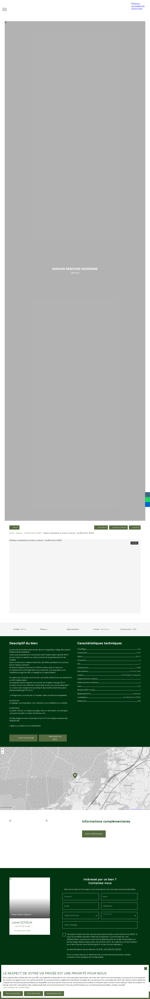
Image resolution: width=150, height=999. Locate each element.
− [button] (2, 752)
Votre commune (72, 915)
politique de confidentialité (92, 957)
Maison (19, 533)
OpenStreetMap (137, 809)
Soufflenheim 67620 (33, 533)
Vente (11, 533)
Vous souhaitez (107, 914)
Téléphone (107, 906)
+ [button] (2, 749)
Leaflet (127, 809)
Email (66, 906)
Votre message (70, 925)
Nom (105, 897)
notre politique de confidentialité (16, 987)
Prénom (68, 897)
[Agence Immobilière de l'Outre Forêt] (140, 9)
